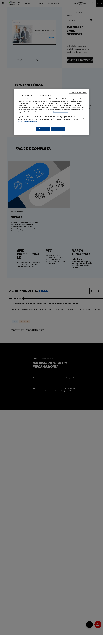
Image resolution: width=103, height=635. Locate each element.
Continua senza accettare (78, 92)
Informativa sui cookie (60, 112)
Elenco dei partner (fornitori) (27, 121)
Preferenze (43, 129)
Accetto (58, 129)
